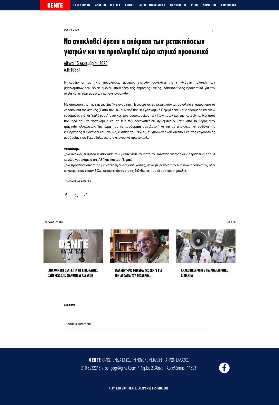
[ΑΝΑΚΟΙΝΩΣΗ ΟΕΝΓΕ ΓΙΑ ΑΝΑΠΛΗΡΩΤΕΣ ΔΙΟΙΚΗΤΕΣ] (205, 246)
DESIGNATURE (160, 388)
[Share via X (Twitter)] (76, 195)
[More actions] (212, 29)
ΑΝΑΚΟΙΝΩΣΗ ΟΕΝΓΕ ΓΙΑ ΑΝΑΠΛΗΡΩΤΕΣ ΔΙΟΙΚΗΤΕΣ (204, 272)
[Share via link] (86, 195)
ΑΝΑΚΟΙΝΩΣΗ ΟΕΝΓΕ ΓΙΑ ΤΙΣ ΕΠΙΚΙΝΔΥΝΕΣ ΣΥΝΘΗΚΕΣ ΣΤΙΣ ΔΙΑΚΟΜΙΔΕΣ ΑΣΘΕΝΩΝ (73, 272)
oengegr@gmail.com (120, 368)
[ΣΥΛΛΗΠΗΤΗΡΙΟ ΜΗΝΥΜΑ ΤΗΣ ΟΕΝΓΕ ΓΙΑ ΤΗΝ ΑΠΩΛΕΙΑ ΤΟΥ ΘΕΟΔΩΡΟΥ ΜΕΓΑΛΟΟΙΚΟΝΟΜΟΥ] (139, 246)
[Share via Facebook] (66, 195)
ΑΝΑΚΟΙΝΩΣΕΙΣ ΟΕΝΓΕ (78, 180)
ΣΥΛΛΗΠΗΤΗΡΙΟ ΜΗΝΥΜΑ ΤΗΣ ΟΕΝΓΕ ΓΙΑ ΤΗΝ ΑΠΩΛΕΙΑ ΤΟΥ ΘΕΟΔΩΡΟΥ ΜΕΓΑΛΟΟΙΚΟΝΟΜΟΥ (138, 273)
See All (231, 222)
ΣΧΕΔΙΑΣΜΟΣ (145, 388)
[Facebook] (224, 367)
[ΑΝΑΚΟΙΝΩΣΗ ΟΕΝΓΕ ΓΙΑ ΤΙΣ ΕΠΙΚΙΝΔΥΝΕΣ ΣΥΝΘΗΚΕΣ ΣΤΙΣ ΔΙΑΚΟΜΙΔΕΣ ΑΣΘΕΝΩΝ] (73, 246)
